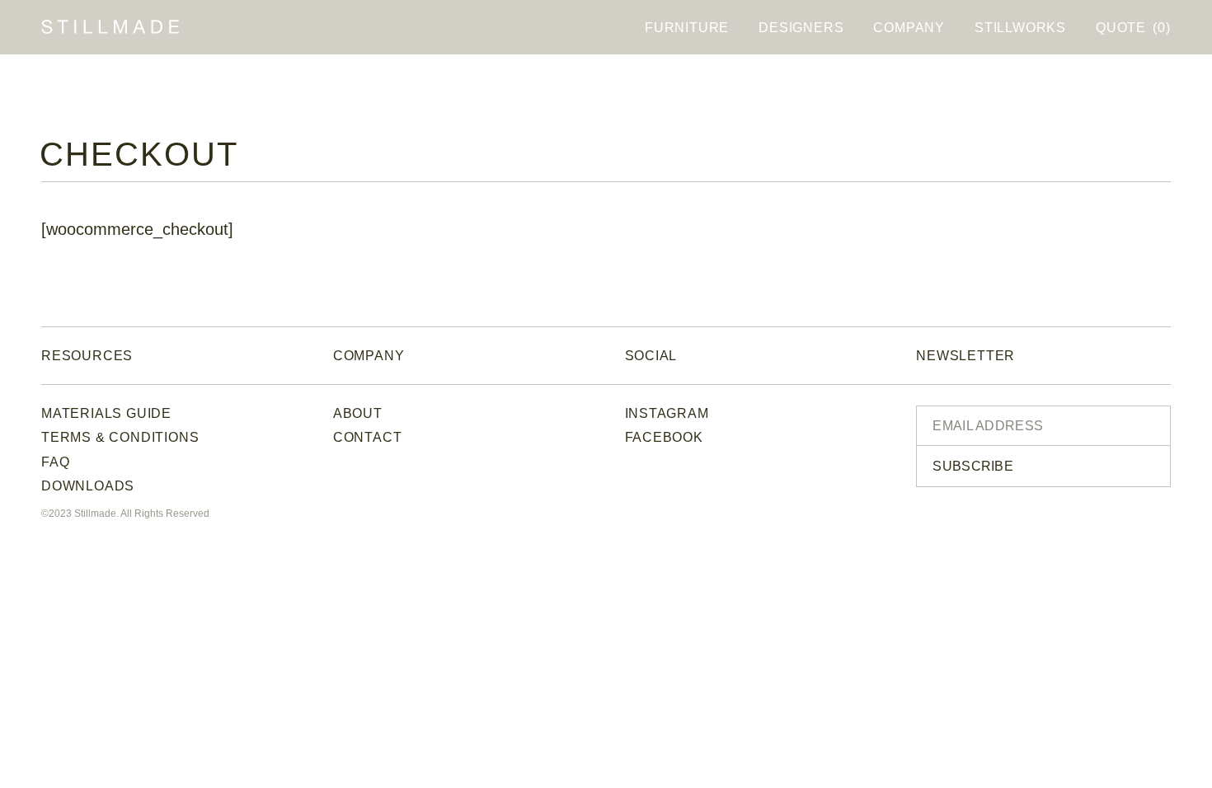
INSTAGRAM (667, 413)
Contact (367, 437)
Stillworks (1020, 28)
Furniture (687, 28)
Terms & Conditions (120, 437)
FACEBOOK (664, 437)
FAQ (55, 462)
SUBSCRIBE (972, 466)
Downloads (87, 486)
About (358, 413)
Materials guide (106, 413)
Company (909, 28)
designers (801, 28)
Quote (1133, 28)
